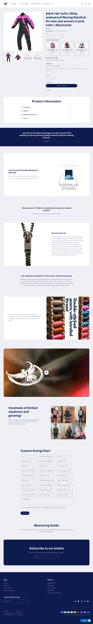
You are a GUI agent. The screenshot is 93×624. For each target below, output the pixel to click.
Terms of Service (51, 588)
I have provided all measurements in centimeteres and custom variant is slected (44, 507)
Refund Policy (50, 585)
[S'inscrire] (57, 556)
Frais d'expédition (50, 31)
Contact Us (6, 585)
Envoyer (25, 513)
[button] (82, 3)
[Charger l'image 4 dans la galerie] (37, 57)
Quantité (48, 75)
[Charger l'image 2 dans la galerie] (18, 57)
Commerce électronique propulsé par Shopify (80, 614)
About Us (6, 583)
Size (47, 33)
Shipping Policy (51, 583)
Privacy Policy (50, 590)
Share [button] (48, 90)
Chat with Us (85, 620)
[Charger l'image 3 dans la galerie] (27, 57)
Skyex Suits (70, 614)
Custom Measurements (9, 590)
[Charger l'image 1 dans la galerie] (8, 57)
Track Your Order (8, 588)
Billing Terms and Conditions (54, 593)
